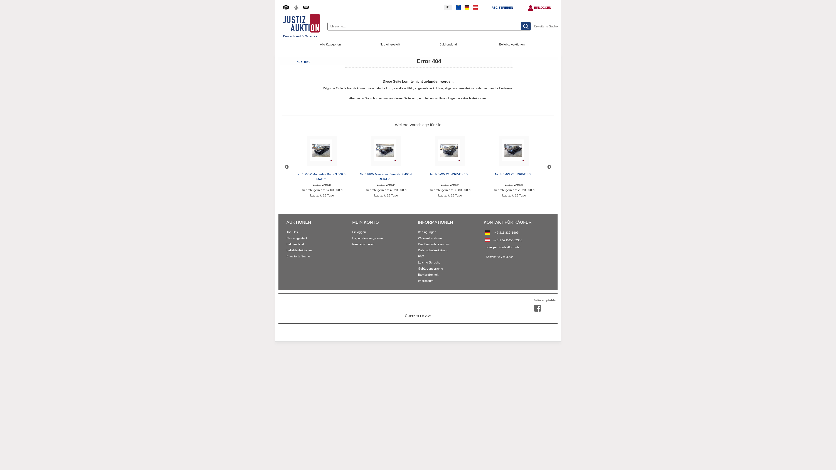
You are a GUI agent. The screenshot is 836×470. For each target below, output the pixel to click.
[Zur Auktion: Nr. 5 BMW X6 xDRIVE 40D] (450, 152)
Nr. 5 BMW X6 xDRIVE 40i (513, 174)
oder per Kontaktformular (503, 247)
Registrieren (502, 7)
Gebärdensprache (430, 268)
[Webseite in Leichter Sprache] (285, 7)
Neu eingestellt (390, 44)
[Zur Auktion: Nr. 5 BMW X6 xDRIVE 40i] (514, 152)
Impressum (425, 280)
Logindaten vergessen (367, 238)
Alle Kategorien (330, 44)
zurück (305, 62)
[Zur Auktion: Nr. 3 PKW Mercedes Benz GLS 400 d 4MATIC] (386, 152)
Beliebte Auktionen (512, 44)
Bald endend (448, 44)
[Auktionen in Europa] (458, 7)
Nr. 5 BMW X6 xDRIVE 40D (449, 174)
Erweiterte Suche (546, 26)
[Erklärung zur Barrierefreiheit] (305, 7)
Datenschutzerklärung (433, 250)
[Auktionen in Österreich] (475, 7)
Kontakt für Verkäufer (499, 256)
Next (549, 167)
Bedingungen (427, 232)
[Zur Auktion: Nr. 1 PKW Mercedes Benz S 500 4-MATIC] (322, 152)
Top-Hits (292, 232)
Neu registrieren (363, 244)
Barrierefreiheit (428, 274)
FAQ (421, 256)
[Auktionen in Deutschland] (467, 7)
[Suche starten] (526, 26)
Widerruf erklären (430, 238)
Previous (287, 167)
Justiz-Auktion (418, 315)
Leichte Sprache (429, 262)
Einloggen (542, 7)
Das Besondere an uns (434, 244)
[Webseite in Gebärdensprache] (295, 7)
